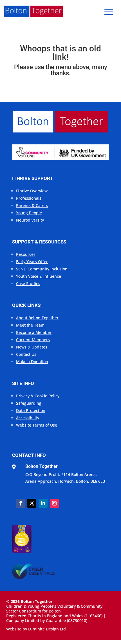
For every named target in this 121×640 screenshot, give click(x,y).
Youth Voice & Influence (38, 276)
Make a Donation (32, 361)
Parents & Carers (32, 205)
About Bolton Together (37, 317)
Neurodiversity (30, 220)
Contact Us (26, 354)
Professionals (28, 198)
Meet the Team (30, 325)
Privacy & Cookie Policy (37, 395)
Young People (29, 212)
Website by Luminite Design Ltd (36, 629)
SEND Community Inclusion (42, 269)
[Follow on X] (31, 503)
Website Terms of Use (36, 425)
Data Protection (30, 410)
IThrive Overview (32, 190)
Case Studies (28, 283)
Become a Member (33, 332)
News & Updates (31, 347)
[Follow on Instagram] (54, 503)
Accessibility (27, 417)
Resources (25, 254)
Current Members (33, 339)
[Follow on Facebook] (20, 503)
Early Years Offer (32, 261)
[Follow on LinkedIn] (43, 503)
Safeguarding (28, 403)
